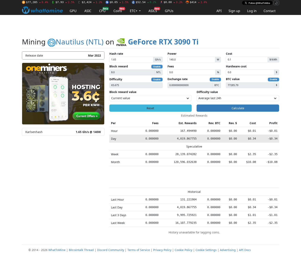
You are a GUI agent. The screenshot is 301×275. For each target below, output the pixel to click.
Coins (118, 10)
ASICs (153, 10)
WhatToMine (57, 250)
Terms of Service (138, 250)
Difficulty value (207, 92)
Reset (150, 108)
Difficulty (115, 79)
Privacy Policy (162, 250)
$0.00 (173, 2)
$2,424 (92, 2)
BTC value (233, 79)
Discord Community (110, 250)
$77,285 (37, 2)
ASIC (87, 11)
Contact (270, 11)
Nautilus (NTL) (80, 42)
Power (172, 54)
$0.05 (119, 2)
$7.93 (64, 2)
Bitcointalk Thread (81, 250)
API (219, 11)
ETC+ (134, 11)
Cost (229, 54)
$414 (198, 2)
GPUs (169, 11)
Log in (252, 11)
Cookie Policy (183, 250)
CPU (103, 10)
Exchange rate (177, 79)
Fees (170, 66)
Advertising (228, 250)
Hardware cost (236, 66)
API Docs (245, 250)
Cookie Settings (206, 250)
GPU (73, 11)
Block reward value (122, 92)
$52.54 (146, 2)
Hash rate (116, 54)
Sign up (234, 11)
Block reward (118, 66)
